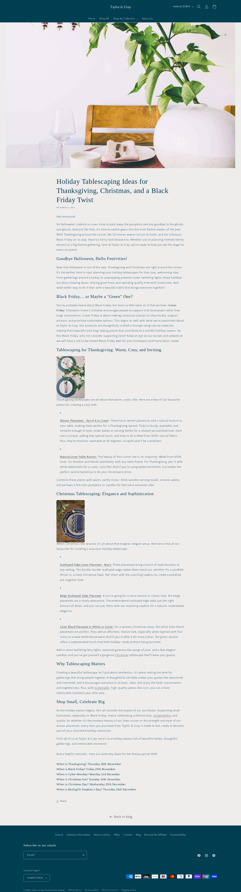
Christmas (121, 655)
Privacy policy (92, 890)
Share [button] (63, 801)
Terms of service (110, 890)
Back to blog (123, 817)
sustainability (162, 715)
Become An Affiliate (155, 834)
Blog (138, 834)
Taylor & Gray (38, 890)
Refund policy (75, 890)
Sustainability (178, 834)
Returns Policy (102, 834)
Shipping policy (128, 890)
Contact (127, 834)
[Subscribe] (83, 855)
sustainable (101, 688)
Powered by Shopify (55, 890)
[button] (125, 19)
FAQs (117, 834)
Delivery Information (79, 834)
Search (59, 834)
